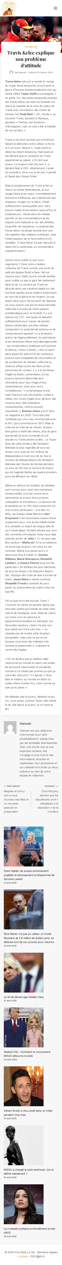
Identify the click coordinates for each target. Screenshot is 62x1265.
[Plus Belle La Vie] (9, 8)
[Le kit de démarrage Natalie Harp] (31, 973)
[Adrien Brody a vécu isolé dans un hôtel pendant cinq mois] (31, 1086)
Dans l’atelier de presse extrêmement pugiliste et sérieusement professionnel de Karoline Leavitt (29, 875)
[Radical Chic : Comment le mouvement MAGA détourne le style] (31, 1027)
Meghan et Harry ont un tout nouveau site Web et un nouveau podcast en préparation (16, 799)
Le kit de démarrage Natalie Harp (24, 997)
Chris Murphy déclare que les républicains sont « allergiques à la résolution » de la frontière (46, 799)
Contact (23, 1256)
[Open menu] (57, 8)
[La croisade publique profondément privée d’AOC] (31, 1204)
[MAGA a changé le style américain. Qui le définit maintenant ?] (31, 1145)
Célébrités (31, 47)
